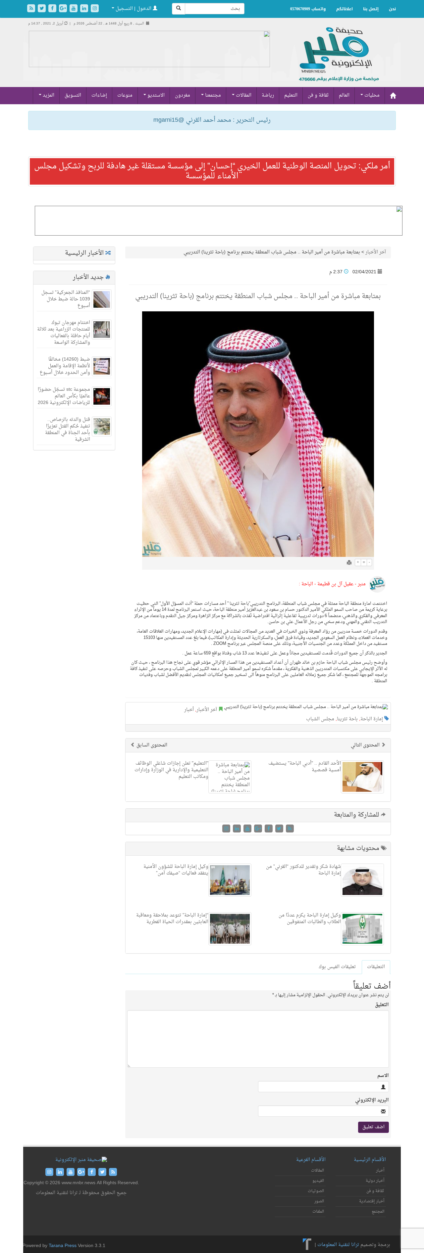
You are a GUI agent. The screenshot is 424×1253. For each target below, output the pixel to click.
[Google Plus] (63, 9)
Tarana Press (63, 1245)
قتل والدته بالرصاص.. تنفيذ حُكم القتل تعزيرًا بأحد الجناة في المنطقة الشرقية (67, 429)
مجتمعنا (212, 95)
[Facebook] (53, 9)
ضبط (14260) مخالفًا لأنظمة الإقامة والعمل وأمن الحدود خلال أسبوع (65, 366)
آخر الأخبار (375, 252)
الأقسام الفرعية (311, 1159)
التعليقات (376, 966)
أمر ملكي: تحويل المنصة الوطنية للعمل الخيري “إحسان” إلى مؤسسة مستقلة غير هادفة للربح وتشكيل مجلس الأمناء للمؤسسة (212, 171)
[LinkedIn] (85, 9)
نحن (392, 9)
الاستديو (155, 95)
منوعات (124, 95)
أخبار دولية (375, 1181)
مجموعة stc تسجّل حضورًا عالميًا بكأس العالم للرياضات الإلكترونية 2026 (64, 396)
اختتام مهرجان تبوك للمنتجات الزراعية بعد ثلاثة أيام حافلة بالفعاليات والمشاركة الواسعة (63, 332)
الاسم (383, 1076)
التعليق (382, 1005)
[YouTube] (74, 9)
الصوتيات (316, 1191)
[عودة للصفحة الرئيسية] (338, 61)
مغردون (182, 95)
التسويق (73, 95)
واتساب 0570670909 (308, 9)
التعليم (290, 95)
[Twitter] (42, 9)
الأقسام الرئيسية (370, 1159)
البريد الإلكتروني (372, 1100)
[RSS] (31, 9)
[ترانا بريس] (307, 1244)
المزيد (47, 95)
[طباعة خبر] (349, 563)
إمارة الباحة (371, 719)
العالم (344, 95)
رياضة (268, 95)
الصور (319, 1201)
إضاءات (99, 95)
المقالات (243, 95)
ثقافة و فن (318, 95)
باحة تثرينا (347, 719)
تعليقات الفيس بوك (337, 966)
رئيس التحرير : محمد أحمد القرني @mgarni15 (212, 120)
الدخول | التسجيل (133, 8)
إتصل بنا (371, 9)
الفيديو (318, 1181)
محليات (371, 95)
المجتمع (378, 1211)
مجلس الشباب (320, 719)
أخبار (189, 709)
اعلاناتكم (344, 9)
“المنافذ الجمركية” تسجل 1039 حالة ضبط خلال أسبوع (65, 299)
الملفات (318, 1211)
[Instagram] (94, 9)
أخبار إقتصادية (371, 1201)
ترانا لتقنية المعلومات (338, 1244)
